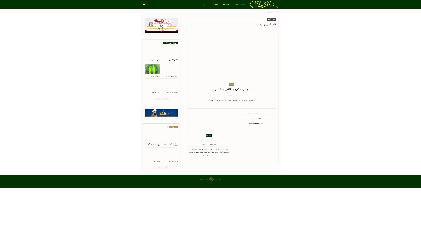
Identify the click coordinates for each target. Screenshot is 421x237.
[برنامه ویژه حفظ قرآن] (170, 85)
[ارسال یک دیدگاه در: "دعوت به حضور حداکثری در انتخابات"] (225, 95)
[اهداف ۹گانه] (152, 154)
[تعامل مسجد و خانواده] (152, 53)
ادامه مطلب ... (271, 105)
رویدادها (231, 84)
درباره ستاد (208, 135)
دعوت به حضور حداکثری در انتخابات (231, 89)
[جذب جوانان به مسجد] (170, 69)
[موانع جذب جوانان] (152, 69)
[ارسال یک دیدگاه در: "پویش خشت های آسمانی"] (200, 145)
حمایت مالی (226, 4)
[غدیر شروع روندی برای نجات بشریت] (152, 137)
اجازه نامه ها (214, 4)
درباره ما (203, 4)
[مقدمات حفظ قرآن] (152, 85)
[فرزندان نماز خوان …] (170, 53)
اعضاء (243, 4)
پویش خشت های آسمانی (208, 140)
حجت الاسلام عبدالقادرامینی (254, 113)
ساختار (235, 4)
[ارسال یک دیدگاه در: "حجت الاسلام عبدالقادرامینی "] (248, 118)
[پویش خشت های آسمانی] (208, 124)
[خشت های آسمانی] (170, 154)
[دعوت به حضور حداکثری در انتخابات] (231, 61)
